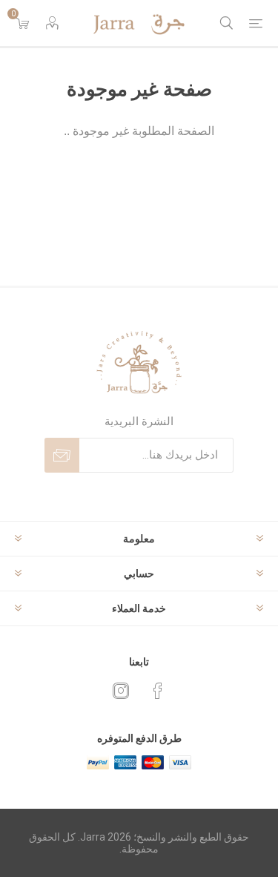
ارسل (61, 455)
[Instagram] (121, 691)
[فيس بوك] (158, 691)
